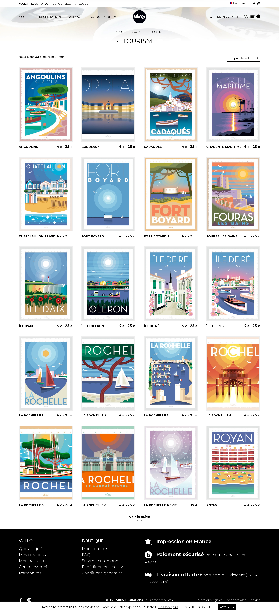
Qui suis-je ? (31, 548)
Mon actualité (32, 560)
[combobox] (243, 58)
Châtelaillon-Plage (37, 236)
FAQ (86, 554)
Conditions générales (102, 573)
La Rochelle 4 (218, 415)
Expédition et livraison (103, 566)
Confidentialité (235, 600)
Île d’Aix (26, 326)
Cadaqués (153, 147)
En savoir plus (168, 607)
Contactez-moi (33, 566)
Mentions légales (210, 600)
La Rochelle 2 (93, 415)
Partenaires (30, 573)
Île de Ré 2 (215, 326)
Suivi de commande (101, 560)
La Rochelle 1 (31, 415)
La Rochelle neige (160, 505)
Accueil (121, 32)
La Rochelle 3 (156, 415)
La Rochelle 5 (31, 505)
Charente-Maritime (223, 147)
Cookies (254, 600)
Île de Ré (151, 326)
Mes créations (32, 554)
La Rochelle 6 (93, 505)
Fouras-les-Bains (221, 236)
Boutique (138, 32)
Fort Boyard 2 (156, 236)
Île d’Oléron (92, 326)
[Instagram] (258, 4)
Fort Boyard (92, 236)
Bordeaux (90, 147)
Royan (211, 505)
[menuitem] (239, 3)
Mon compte (94, 548)
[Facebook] (254, 4)
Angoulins (28, 147)
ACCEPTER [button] (227, 607)
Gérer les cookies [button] (198, 607)
